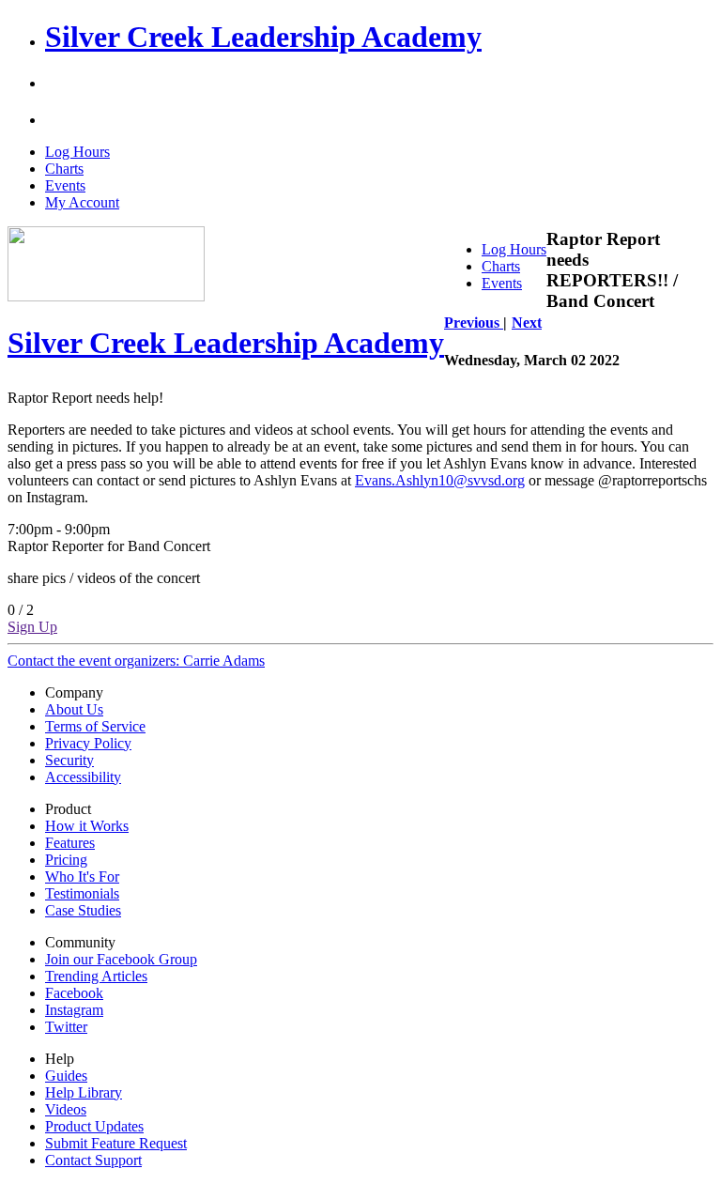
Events (65, 185)
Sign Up (32, 627)
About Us (74, 709)
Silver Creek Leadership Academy (263, 37)
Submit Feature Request (116, 1143)
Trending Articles (96, 976)
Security (69, 760)
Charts (64, 169)
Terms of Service (95, 726)
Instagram (74, 1010)
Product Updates (94, 1126)
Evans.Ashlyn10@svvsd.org (440, 480)
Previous (473, 323)
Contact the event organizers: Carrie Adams (136, 661)
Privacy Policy (88, 743)
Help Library (83, 1092)
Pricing (66, 860)
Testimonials (82, 893)
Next (527, 323)
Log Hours (77, 152)
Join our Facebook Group (121, 959)
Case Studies (83, 910)
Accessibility (83, 777)
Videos (65, 1109)
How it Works (87, 826)
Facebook (74, 993)
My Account (82, 202)
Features (70, 843)
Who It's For (82, 876)
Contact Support (93, 1160)
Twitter (66, 1027)
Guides (66, 1076)
